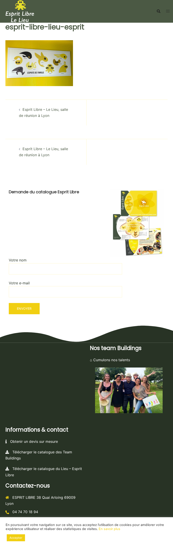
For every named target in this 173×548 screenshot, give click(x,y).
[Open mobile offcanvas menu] (168, 11)
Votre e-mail (19, 283)
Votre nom (18, 260)
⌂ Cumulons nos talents (110, 360)
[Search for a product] (158, 11)
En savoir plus (109, 529)
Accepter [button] (15, 537)
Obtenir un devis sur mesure (32, 441)
